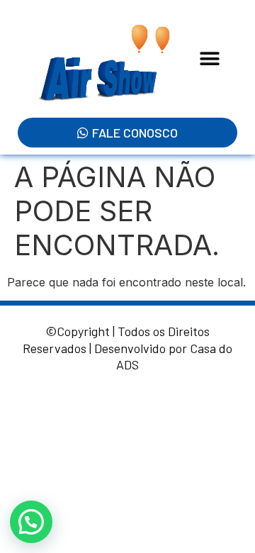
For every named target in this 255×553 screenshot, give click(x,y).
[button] (210, 59)
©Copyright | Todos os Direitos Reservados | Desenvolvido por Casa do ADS (127, 347)
